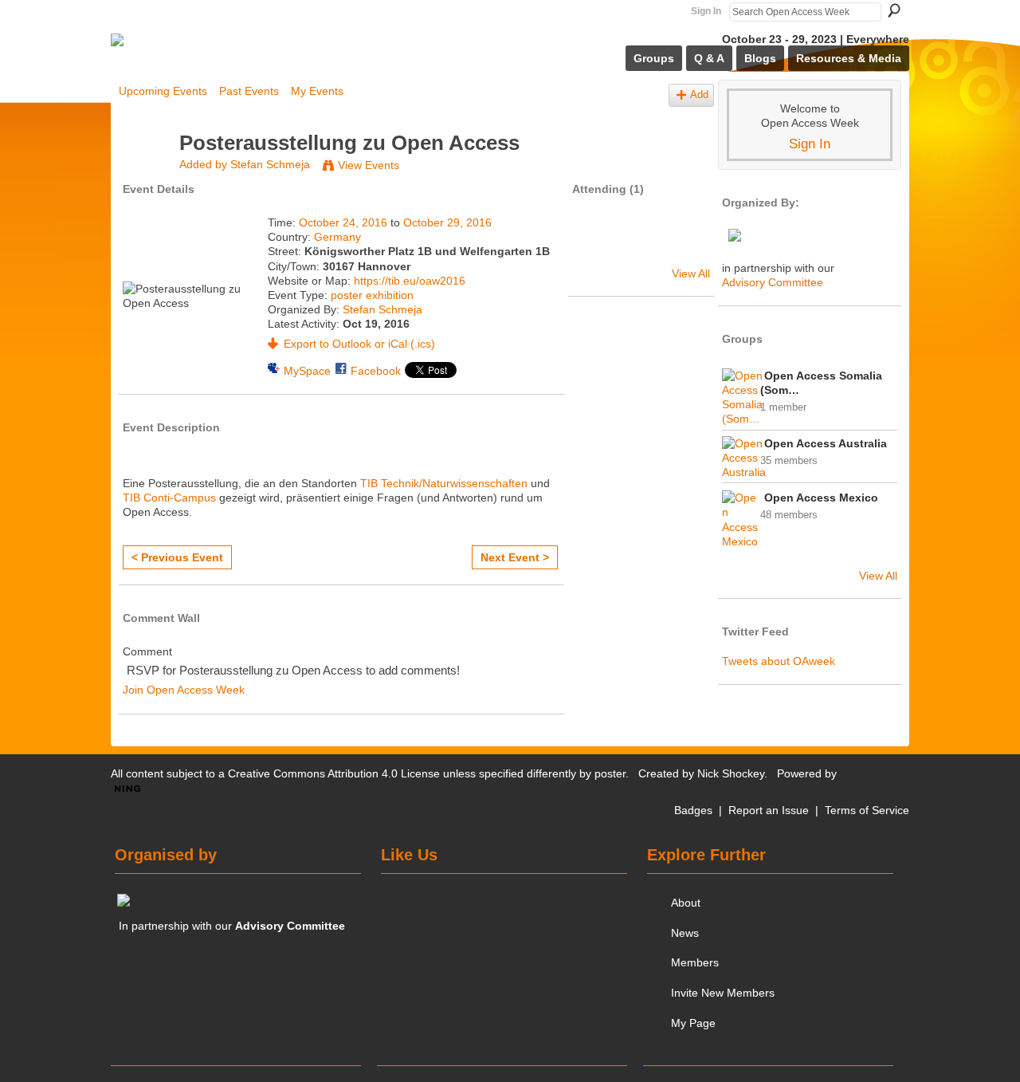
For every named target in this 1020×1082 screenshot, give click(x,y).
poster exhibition (372, 295)
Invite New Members (723, 992)
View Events (368, 165)
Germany (337, 236)
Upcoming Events (163, 91)
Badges (693, 810)
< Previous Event (177, 557)
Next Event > (515, 557)
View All (691, 273)
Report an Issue (768, 810)
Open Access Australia (825, 443)
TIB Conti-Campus (169, 497)
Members (695, 962)
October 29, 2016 (447, 222)
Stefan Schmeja (270, 164)
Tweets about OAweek (778, 661)
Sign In (706, 11)
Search (894, 10)
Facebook (376, 370)
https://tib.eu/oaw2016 (409, 280)
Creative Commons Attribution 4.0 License (334, 773)
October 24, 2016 (343, 222)
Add (699, 94)
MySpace (307, 370)
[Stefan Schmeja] (144, 173)
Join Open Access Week (184, 689)
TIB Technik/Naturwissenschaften (444, 483)
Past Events (249, 91)
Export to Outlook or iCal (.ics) (359, 343)
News (685, 933)
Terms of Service (867, 810)
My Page (693, 1023)
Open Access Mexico (821, 497)
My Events (317, 91)
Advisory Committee (772, 282)
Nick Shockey (730, 773)
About (685, 902)
